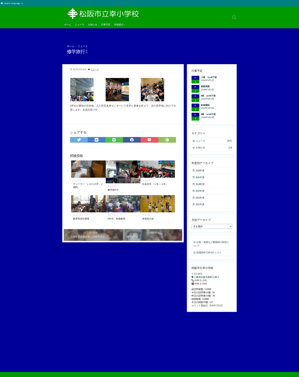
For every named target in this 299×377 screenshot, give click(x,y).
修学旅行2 (113, 189)
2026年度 (199, 170)
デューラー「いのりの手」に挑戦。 (88, 185)
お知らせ (92, 24)
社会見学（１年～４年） (155, 184)
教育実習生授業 (81, 218)
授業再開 (205, 86)
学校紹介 (118, 24)
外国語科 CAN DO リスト (208, 252)
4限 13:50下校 (208, 95)
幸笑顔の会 (148, 218)
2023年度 (199, 190)
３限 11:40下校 (209, 77)
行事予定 (105, 24)
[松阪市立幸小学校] (104, 13)
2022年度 (199, 197)
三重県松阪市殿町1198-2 (206, 277)
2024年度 (199, 184)
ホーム (67, 24)
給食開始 (205, 105)
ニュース (79, 24)
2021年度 (199, 204)
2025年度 (199, 177)
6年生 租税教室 (116, 218)
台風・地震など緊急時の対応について (211, 244)
